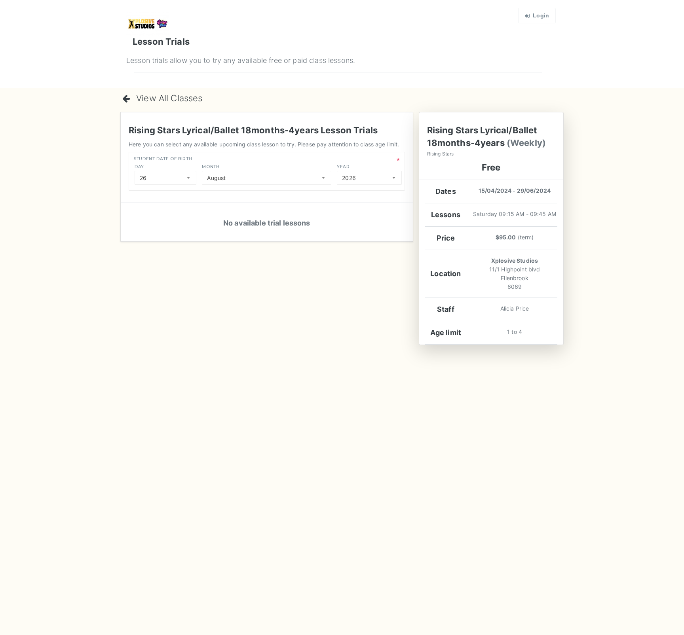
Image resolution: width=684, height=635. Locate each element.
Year (343, 166)
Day (139, 166)
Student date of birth (163, 158)
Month (210, 166)
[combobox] (165, 178)
